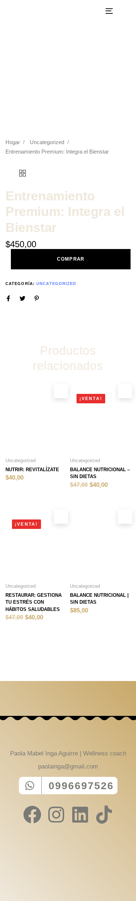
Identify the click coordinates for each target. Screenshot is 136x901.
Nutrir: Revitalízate (32, 469)
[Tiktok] (104, 814)
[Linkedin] (80, 814)
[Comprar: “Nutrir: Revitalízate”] (61, 391)
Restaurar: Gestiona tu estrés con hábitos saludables (33, 602)
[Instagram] (56, 814)
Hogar (12, 142)
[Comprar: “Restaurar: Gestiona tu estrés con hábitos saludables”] (61, 516)
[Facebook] (32, 814)
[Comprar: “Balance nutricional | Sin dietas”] (125, 516)
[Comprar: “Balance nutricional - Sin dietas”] (125, 391)
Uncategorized (47, 142)
